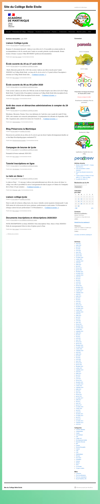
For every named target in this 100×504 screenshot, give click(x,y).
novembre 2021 (79, 327)
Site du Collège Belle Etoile (23, 6)
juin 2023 (78, 298)
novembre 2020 (79, 347)
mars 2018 (78, 392)
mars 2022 (78, 322)
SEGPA (78, 463)
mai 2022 (78, 319)
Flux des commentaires (81, 477)
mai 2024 (78, 280)
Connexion (78, 473)
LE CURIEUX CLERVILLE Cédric (29, 66)
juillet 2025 (78, 264)
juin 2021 (78, 334)
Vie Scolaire (16, 169)
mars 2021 (78, 340)
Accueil (8, 32)
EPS (77, 443)
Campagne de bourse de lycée (21, 147)
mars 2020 (78, 361)
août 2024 (78, 277)
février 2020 (79, 363)
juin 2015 (78, 417)
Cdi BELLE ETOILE (25, 45)
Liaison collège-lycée (16, 196)
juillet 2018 (78, 389)
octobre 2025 (79, 259)
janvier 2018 (79, 396)
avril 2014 (78, 424)
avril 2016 (78, 412)
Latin (19, 190)
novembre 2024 (79, 273)
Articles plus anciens (12, 234)
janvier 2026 (79, 255)
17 (81, 201)
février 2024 (79, 285)
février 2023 (79, 305)
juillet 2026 (78, 245)
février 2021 (79, 341)
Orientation (78, 459)
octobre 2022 (79, 310)
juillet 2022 (78, 315)
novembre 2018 (79, 384)
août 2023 (78, 294)
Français (15, 190)
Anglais (78, 433)
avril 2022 (78, 320)
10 (81, 199)
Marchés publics (81, 32)
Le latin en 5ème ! (15, 176)
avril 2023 (78, 301)
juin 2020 (78, 356)
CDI (14, 57)
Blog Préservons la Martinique (21, 128)
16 (78, 201)
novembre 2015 (79, 415)
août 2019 (78, 371)
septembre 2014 (79, 422)
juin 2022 (78, 317)
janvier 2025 (79, 269)
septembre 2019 (79, 370)
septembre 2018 (79, 387)
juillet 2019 (78, 373)
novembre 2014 (79, 420)
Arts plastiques (79, 435)
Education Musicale (80, 442)
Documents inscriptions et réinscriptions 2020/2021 (31, 217)
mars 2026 (78, 252)
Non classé (18, 57)
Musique (78, 456)
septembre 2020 (79, 350)
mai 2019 (78, 377)
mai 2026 (78, 248)
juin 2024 (78, 278)
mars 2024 (78, 284)
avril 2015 (78, 419)
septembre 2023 (79, 292)
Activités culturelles (80, 429)
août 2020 (78, 352)
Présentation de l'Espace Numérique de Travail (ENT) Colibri (84, 92)
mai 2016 (78, 410)
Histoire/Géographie (80, 447)
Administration (16, 122)
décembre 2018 (79, 382)
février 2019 (79, 380)
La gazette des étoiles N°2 (82, 179)
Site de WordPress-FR (81, 478)
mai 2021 (78, 336)
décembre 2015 (79, 413)
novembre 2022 (79, 308)
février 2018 (79, 394)
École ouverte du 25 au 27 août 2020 (24, 63)
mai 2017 (78, 401)
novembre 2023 (79, 289)
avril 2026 (78, 250)
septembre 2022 (79, 312)
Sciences (78, 461)
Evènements (63, 32)
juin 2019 (78, 375)
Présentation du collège (19, 32)
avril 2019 (78, 378)
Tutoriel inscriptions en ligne (20, 163)
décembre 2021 (79, 326)
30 (78, 206)
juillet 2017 (78, 399)
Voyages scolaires (80, 468)
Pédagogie (31, 32)
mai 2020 (78, 357)
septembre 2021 (79, 331)
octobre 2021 (79, 329)
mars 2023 (78, 303)
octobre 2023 (79, 291)
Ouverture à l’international (43, 32)
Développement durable (19, 140)
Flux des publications (81, 475)
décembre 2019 (79, 366)
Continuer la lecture (39, 74)
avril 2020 (78, 359)
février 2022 (79, 324)
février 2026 (79, 254)
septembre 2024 (79, 275)
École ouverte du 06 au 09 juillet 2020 (24, 84)
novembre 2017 (79, 398)
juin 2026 (78, 247)
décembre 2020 (79, 345)
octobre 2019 (79, 368)
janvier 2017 (79, 405)
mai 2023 (78, 299)
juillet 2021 (78, 333)
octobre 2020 (79, 348)
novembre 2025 (79, 257)
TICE (89, 32)
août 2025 (78, 262)
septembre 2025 (79, 261)
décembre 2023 (79, 287)
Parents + (55, 32)
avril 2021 (78, 338)
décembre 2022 (79, 306)
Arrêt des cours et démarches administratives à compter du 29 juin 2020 (37, 106)
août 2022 (78, 313)
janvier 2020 (79, 364)
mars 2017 (78, 403)
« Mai (75, 208)
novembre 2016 (79, 406)
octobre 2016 (79, 408)
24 (81, 203)
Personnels (72, 32)
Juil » (92, 208)
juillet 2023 (78, 296)
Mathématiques (79, 454)
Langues (78, 449)
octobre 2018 (79, 385)
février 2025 (79, 268)
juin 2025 (78, 266)
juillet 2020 (78, 354)
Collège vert (79, 438)
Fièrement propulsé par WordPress (84, 487)
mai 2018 (78, 391)
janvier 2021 (79, 343)
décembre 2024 (79, 271)
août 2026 (78, 243)
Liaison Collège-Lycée (17, 42)
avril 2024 (78, 282)
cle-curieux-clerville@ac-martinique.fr (83, 234)
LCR (77, 452)
